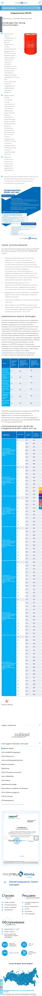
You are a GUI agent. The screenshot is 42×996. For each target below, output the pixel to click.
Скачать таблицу (7, 705)
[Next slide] (36, 838)
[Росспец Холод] (21, 2)
